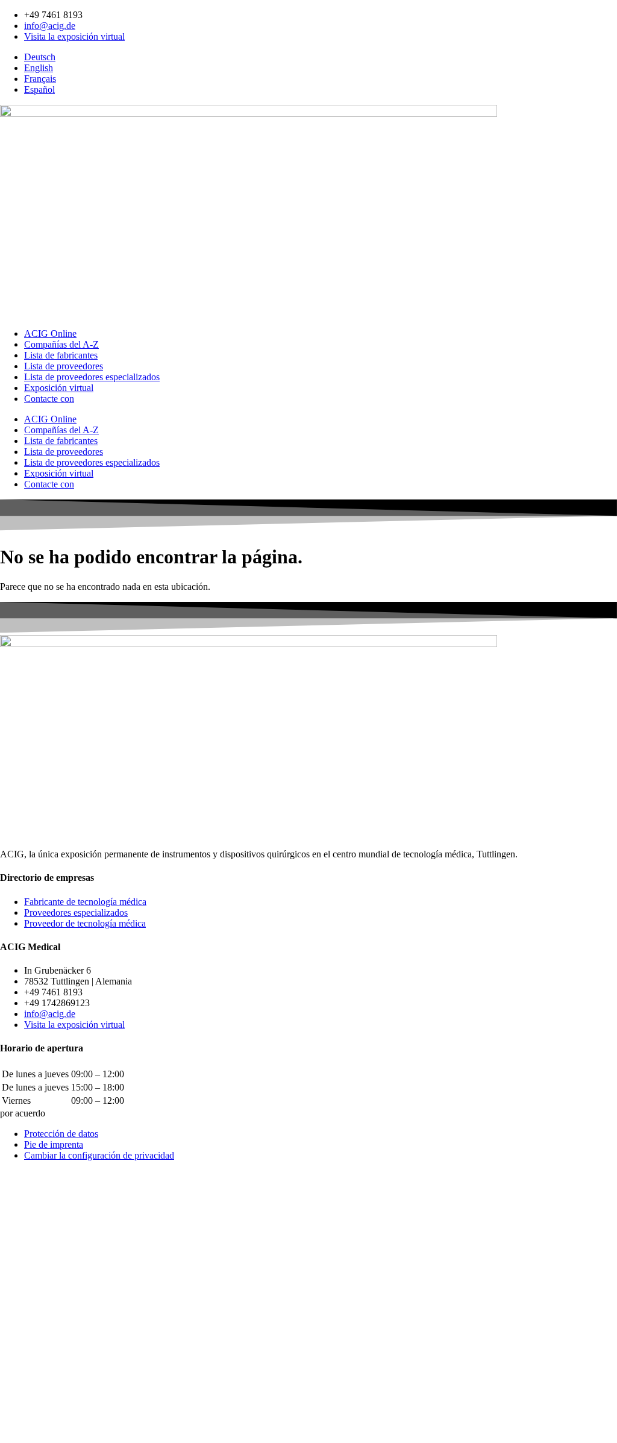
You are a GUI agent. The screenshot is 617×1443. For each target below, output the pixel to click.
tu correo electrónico (40, 1315)
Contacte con (49, 398)
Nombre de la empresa (44, 1340)
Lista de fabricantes (61, 355)
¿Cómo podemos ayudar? (48, 1292)
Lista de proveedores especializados (92, 377)
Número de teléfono (39, 1327)
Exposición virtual (58, 388)
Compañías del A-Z (61, 344)
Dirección (20, 1353)
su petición (21, 1412)
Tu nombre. (23, 1280)
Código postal (27, 1365)
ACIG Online (50, 333)
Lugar (12, 1378)
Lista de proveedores (63, 366)
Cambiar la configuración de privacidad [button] (99, 1155)
